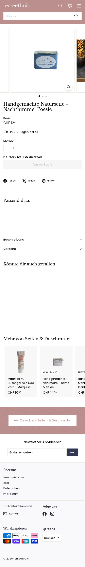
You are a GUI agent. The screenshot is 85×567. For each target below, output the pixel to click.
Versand (9, 249)
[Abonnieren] (72, 452)
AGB (6, 483)
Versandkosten (32, 156)
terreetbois (16, 5)
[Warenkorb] (69, 6)
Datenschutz (11, 488)
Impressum (11, 494)
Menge (8, 140)
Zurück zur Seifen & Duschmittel (45, 420)
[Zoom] (68, 86)
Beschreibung (13, 239)
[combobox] (42, 16)
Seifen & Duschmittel (48, 338)
